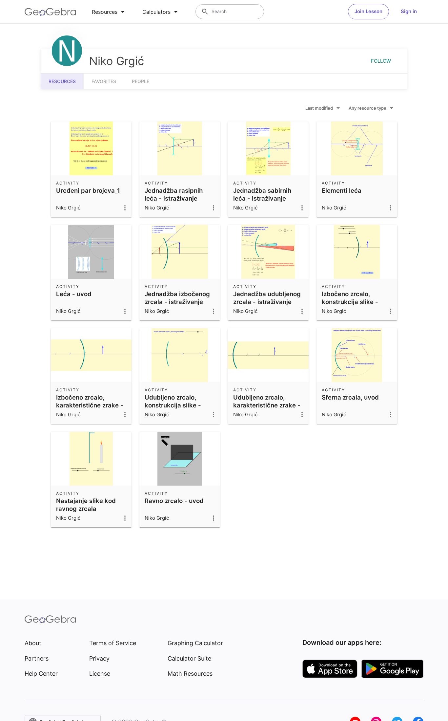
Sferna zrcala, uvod (350, 397)
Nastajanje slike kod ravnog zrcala (86, 504)
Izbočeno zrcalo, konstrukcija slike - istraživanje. (350, 301)
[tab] (109, 12)
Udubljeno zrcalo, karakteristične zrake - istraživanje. (266, 405)
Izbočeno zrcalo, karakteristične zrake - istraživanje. (89, 405)
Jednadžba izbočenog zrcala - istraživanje (177, 297)
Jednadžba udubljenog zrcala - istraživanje (267, 297)
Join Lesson (368, 11)
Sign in (409, 11)
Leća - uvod (74, 293)
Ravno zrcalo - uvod (174, 500)
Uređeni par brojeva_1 (88, 190)
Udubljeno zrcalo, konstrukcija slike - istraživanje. (173, 405)
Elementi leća (341, 190)
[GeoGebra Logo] (50, 12)
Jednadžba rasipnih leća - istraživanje (174, 194)
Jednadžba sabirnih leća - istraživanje (262, 194)
